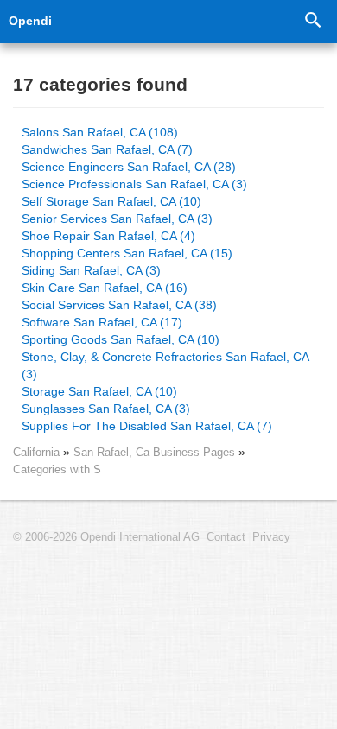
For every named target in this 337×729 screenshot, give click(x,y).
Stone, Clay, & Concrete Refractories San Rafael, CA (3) (165, 365)
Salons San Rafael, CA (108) (100, 132)
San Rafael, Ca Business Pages (155, 452)
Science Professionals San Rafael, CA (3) (134, 184)
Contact (226, 537)
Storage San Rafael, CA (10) (99, 391)
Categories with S (57, 469)
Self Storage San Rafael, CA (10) (111, 201)
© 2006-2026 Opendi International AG (106, 537)
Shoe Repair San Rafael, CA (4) (108, 236)
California (36, 452)
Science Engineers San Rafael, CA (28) (129, 167)
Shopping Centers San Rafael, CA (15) (127, 253)
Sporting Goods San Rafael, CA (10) (120, 339)
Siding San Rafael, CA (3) (91, 270)
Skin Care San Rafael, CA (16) (105, 288)
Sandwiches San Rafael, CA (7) (107, 149)
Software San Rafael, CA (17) (102, 322)
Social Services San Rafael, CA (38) (119, 305)
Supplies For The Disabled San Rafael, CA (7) (147, 426)
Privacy (271, 537)
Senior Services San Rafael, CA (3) (117, 218)
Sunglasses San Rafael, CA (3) (106, 408)
